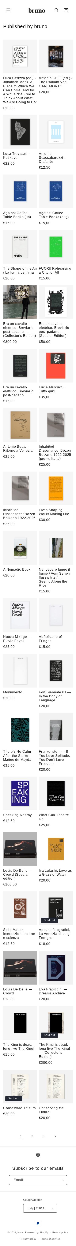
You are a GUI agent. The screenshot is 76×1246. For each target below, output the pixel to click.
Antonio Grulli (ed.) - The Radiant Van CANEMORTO (55, 82)
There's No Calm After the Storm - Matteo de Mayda (17, 755)
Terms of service (50, 1239)
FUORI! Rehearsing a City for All (55, 270)
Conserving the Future (51, 1110)
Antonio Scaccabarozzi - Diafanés (52, 157)
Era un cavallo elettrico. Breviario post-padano (18, 391)
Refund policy (60, 1232)
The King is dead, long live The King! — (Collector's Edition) (54, 1051)
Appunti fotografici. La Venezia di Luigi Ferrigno (55, 934)
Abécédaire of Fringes (50, 638)
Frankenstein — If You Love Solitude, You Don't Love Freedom (54, 757)
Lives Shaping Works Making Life (54, 512)
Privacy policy (28, 1239)
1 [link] (21, 1136)
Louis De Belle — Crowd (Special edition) (17, 874)
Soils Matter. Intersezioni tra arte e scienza (19, 934)
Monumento (12, 692)
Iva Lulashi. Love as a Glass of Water (55, 872)
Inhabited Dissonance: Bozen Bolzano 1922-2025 (19, 514)
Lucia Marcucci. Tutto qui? (52, 389)
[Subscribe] (62, 1180)
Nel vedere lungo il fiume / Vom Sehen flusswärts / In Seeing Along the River (54, 577)
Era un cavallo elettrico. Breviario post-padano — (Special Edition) (54, 330)
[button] (8, 10)
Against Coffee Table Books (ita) (17, 215)
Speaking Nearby (17, 815)
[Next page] (55, 1136)
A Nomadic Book (17, 569)
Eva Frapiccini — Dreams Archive (53, 991)
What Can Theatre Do (54, 817)
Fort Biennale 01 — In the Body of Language (55, 696)
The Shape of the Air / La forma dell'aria (20, 270)
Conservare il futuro (19, 1108)
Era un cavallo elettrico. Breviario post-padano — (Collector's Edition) (19, 330)
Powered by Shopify (36, 1232)
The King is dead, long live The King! (18, 1046)
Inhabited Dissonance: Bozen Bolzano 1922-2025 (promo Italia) (55, 452)
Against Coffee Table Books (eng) (54, 215)
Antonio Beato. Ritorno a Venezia (18, 448)
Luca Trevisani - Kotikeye (16, 155)
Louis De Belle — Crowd (17, 991)
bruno (21, 1232)
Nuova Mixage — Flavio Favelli (17, 638)
